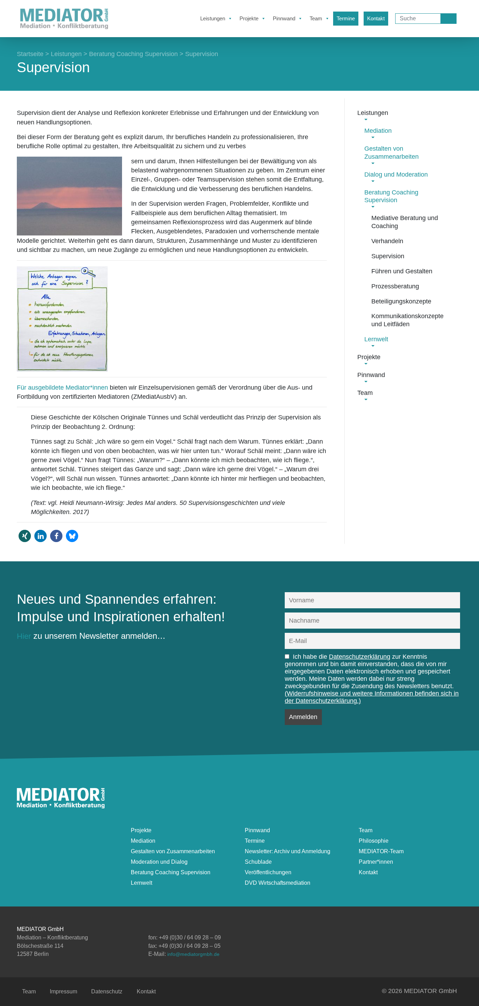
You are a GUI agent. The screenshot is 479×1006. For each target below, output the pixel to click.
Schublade (258, 862)
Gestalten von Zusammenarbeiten (173, 851)
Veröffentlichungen (268, 872)
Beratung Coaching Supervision (133, 53)
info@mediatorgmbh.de (193, 954)
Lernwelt (141, 883)
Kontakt (376, 18)
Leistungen (212, 18)
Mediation (143, 841)
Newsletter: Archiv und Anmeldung (287, 851)
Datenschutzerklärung (359, 656)
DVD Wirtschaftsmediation (277, 883)
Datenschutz (106, 991)
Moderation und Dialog (159, 862)
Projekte (249, 18)
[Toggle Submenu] (365, 118)
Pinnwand (284, 18)
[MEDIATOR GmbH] (60, 806)
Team (316, 18)
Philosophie (374, 841)
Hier (24, 636)
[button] (25, 536)
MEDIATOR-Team (381, 851)
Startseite (30, 53)
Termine (346, 18)
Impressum (63, 991)
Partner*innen (376, 862)
